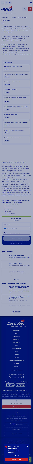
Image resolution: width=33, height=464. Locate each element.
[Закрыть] (27, 446)
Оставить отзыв (16, 459)
